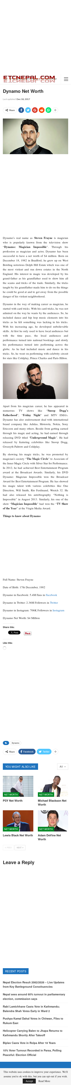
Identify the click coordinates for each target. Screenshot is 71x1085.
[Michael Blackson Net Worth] (53, 786)
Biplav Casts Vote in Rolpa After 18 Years (29, 1043)
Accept (29, 1081)
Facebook (51, 595)
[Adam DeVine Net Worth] (53, 820)
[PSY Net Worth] (18, 786)
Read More (44, 1081)
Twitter (54, 602)
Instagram (58, 610)
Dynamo (15, 743)
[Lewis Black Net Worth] (18, 820)
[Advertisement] (35, 37)
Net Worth (11, 794)
